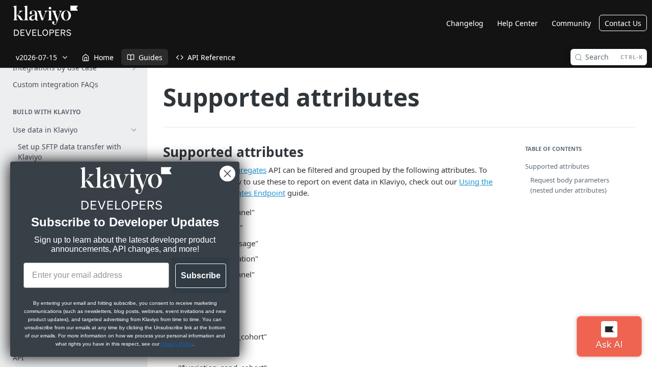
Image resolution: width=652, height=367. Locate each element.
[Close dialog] (227, 173)
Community (571, 23)
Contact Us (623, 23)
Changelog (464, 23)
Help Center (517, 23)
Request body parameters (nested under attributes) (569, 185)
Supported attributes (557, 166)
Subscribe (201, 275)
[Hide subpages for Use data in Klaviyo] (134, 130)
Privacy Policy (177, 344)
